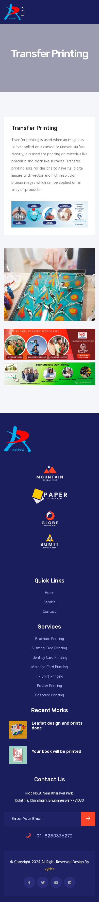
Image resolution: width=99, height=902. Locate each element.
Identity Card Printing (49, 658)
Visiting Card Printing (49, 648)
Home (49, 593)
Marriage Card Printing (49, 667)
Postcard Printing (49, 695)
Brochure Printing (49, 639)
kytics (49, 869)
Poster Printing (49, 686)
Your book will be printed (56, 751)
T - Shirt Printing (49, 677)
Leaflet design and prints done (57, 725)
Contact (49, 612)
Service (50, 602)
